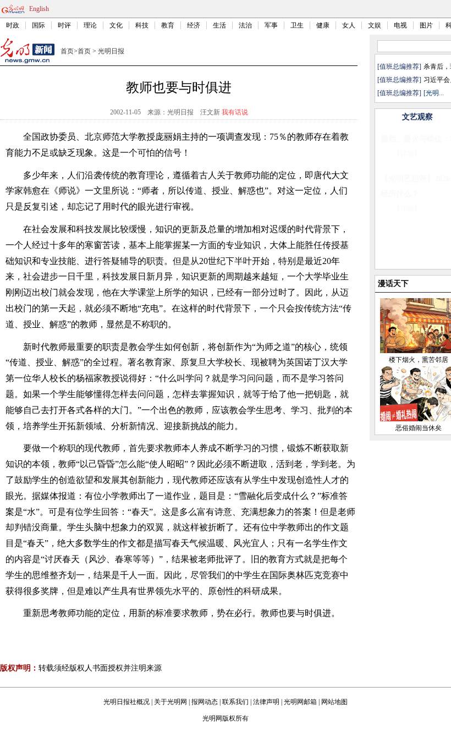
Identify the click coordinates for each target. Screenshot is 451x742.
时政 (12, 25)
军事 (271, 25)
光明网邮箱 (300, 702)
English (39, 9)
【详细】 (407, 153)
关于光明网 (170, 702)
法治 (245, 25)
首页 (67, 51)
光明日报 (111, 51)
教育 (167, 25)
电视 (400, 25)
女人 (348, 25)
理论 (90, 25)
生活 (219, 25)
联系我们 (235, 702)
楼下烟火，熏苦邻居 (418, 360)
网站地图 (334, 702)
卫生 (297, 25)
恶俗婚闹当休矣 (418, 428)
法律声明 (266, 702)
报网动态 (204, 702)
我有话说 (235, 112)
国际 (38, 25)
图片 (426, 25)
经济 (193, 25)
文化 (116, 25)
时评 (64, 25)
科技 (141, 25)
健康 (322, 25)
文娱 (374, 25)
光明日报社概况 (126, 702)
